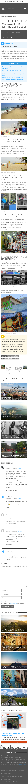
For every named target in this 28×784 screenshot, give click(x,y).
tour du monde (11, 755)
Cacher (17, 63)
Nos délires (16, 358)
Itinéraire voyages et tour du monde (9, 626)
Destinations (12, 14)
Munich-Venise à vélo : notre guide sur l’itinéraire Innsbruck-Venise (13, 703)
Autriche (3, 700)
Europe (8, 700)
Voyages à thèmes (18, 700)
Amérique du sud (18, 14)
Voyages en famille (14, 701)
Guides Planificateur (6, 646)
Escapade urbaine (8, 358)
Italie (12, 700)
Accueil (7, 14)
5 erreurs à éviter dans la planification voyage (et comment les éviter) (14, 685)
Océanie (9, 664)
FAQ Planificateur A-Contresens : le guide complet (13, 648)
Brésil (17, 356)
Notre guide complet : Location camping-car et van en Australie (12, 666)
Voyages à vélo (5, 701)
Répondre (19, 468)
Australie (4, 664)
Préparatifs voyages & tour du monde (10, 627)
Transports (14, 664)
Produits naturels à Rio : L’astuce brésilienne (12, 77)
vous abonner (13, 603)
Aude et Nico (9, 496)
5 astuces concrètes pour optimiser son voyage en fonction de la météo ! (14, 629)
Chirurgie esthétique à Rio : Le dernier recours (13, 79)
